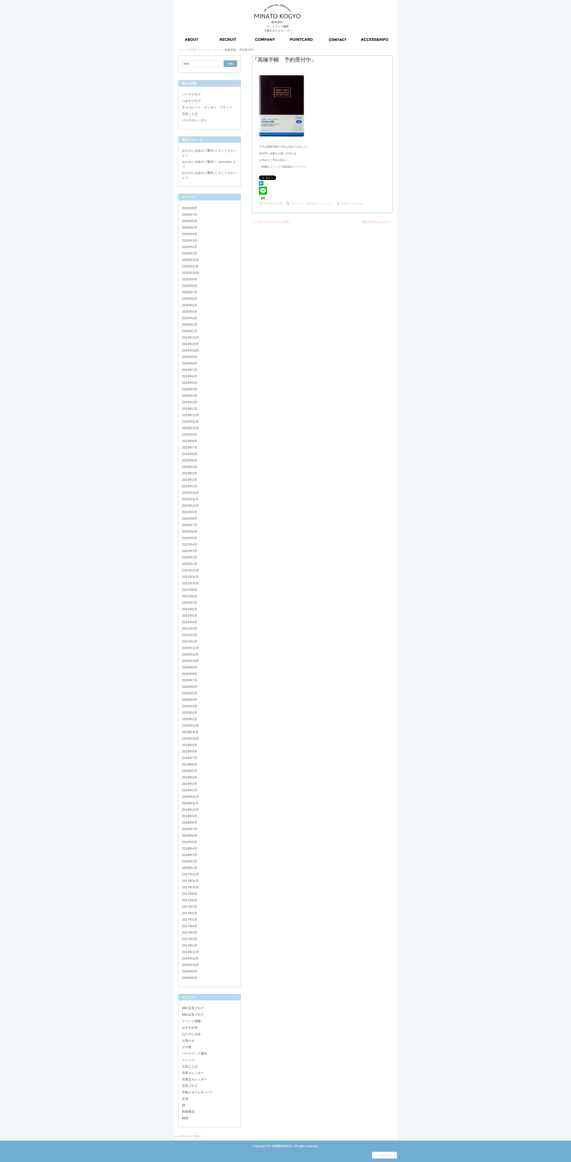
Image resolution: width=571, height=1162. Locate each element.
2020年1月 (189, 719)
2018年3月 (189, 855)
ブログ (197, 1136)
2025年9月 (189, 279)
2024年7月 (189, 370)
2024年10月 (190, 350)
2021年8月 (189, 596)
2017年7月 (189, 906)
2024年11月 (190, 344)
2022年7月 (189, 525)
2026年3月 (189, 240)
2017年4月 (189, 926)
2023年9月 (189, 434)
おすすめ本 (190, 1027)
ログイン (385, 1155)
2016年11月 (190, 958)
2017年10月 (190, 887)
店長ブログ (190, 1086)
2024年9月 (189, 357)
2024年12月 (190, 337)
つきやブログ (191, 101)
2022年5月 (189, 538)
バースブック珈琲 (194, 1053)
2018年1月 (189, 868)
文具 (185, 1098)
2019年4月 (189, 777)
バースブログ (191, 94)
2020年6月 (189, 687)
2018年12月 (190, 796)
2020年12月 (190, 648)
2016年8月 (189, 978)
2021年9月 (189, 589)
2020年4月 (189, 699)
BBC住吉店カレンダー (377, 221)
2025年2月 (189, 324)
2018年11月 (190, 803)
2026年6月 (189, 221)
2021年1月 (189, 641)
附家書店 (188, 1111)
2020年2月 (189, 712)
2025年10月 (190, 273)
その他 (186, 1047)
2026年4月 (189, 234)
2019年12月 (190, 725)
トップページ (182, 1136)
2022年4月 (189, 544)
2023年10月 (190, 428)
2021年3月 (189, 628)
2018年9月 (189, 816)
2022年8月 (189, 518)
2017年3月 (189, 932)
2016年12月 (190, 952)
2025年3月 (189, 318)
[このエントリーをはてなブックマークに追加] (261, 184)
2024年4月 (189, 389)
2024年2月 (189, 402)
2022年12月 (190, 492)
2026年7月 (189, 214)
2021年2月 (189, 635)
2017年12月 (190, 874)
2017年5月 (189, 919)
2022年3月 (189, 551)
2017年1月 (189, 945)
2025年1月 (189, 331)
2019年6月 (189, 764)
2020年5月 (189, 693)
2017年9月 (189, 893)
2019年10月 (190, 738)
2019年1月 (189, 790)
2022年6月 (189, 531)
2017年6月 (189, 913)
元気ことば (190, 114)
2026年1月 (189, 253)
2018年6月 (189, 835)
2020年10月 (190, 661)
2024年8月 (189, 363)
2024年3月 (189, 395)
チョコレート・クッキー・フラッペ (207, 107)
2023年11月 (190, 421)
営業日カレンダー (194, 1079)
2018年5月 (189, 842)
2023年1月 (189, 486)
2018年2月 (189, 861)
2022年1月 (189, 564)
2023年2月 (189, 480)
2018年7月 (189, 829)
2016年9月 (189, 971)
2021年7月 (189, 602)
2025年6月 (189, 298)
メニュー (188, 1060)
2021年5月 (189, 615)
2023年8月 (189, 441)
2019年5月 (189, 771)
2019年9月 (189, 745)
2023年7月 (189, 447)
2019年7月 (189, 758)
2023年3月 (189, 473)
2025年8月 (189, 285)
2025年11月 (190, 266)
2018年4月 (189, 848)
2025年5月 (189, 305)
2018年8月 (189, 822)
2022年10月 (190, 505)
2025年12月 (190, 260)
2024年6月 (189, 376)
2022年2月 (189, 557)
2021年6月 (189, 609)
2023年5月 (189, 460)
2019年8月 (189, 751)
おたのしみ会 (191, 1034)
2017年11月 (190, 881)
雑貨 (185, 1118)
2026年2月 (189, 247)
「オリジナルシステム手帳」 (271, 221)
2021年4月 (189, 622)
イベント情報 (191, 1021)
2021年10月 (190, 583)
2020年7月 (189, 680)
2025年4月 (189, 311)
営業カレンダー (193, 1073)
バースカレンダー (194, 120)
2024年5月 (189, 383)
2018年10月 (190, 809)
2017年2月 (189, 939)
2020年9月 (189, 667)
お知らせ (188, 1040)
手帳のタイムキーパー (319, 203)
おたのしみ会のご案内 (197, 150)
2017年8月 (189, 900)
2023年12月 (190, 415)
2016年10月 (190, 965)
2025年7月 (189, 292)
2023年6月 (189, 454)
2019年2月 (189, 784)
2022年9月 (189, 512)
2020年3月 (189, 706)
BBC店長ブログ (193, 1008)
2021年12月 (190, 570)
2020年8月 (189, 674)
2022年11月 (190, 499)
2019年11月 (190, 732)
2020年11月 (190, 654)
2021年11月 (190, 577)
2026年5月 (189, 227)
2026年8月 (189, 208)
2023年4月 (189, 467)
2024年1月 (189, 408)
